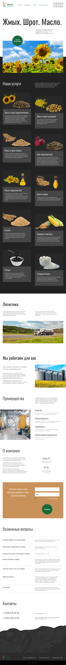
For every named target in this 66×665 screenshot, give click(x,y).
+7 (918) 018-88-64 (11, 612)
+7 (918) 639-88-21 (58, 6)
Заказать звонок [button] (43, 5)
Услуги (20, 5)
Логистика (27, 5)
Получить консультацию (17, 40)
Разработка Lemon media (57, 657)
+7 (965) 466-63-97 (11, 618)
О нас (34, 5)
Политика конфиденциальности (29, 657)
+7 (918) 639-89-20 (58, 5)
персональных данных (53, 498)
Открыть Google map (7, 648)
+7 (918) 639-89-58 (58, 3)
